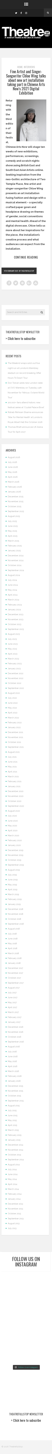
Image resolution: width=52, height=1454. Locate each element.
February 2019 (15, 899)
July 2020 (12, 816)
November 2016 (15, 1032)
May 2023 (12, 649)
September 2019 (16, 865)
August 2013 (14, 1223)
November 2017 (15, 973)
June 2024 (13, 585)
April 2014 (12, 1184)
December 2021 (15, 732)
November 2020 (15, 796)
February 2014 (14, 1194)
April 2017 (12, 1007)
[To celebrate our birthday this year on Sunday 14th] (13, 1325)
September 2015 (16, 1100)
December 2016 (15, 1027)
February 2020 (15, 840)
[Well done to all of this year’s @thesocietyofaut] (38, 1325)
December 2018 (15, 909)
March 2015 (13, 1130)
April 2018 (12, 948)
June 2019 (13, 879)
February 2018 (14, 958)
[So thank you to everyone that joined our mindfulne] (13, 1356)
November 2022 (15, 678)
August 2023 (14, 634)
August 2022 (14, 693)
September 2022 (16, 688)
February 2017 (14, 1017)
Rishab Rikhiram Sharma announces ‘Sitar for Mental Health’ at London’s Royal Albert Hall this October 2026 (25, 417)
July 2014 (12, 1169)
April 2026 (13, 477)
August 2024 (14, 575)
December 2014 (15, 1145)
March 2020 (13, 835)
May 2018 (12, 943)
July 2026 (12, 462)
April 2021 (12, 771)
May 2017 (12, 1002)
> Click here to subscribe (20, 338)
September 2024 (16, 570)
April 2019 (12, 889)
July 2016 (12, 1051)
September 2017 (16, 983)
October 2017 (14, 978)
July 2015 (12, 1110)
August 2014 (14, 1164)
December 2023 (15, 614)
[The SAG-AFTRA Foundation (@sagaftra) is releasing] (38, 1294)
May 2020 (12, 825)
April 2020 (12, 830)
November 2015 (15, 1091)
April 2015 (12, 1125)
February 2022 (15, 722)
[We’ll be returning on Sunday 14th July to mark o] (38, 1340)
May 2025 (12, 531)
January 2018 (14, 963)
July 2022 (12, 698)
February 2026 (15, 487)
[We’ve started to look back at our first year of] (13, 1310)
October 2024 (14, 565)
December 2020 (15, 791)
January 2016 (14, 1081)
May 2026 (12, 472)
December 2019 (15, 850)
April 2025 (12, 536)
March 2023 (13, 658)
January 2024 (14, 609)
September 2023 (16, 629)
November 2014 (15, 1150)
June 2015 (12, 1115)
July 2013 (12, 1228)
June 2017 (12, 997)
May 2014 (12, 1179)
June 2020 (13, 821)
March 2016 (13, 1071)
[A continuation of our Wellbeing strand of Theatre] (38, 1279)
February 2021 (14, 781)
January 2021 (14, 786)
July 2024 (12, 580)
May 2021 (12, 766)
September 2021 (16, 747)
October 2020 (14, 801)
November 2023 (15, 619)
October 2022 (14, 683)
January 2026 (14, 491)
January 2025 (14, 550)
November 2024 (15, 560)
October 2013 (14, 1213)
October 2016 (14, 1037)
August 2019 (14, 870)
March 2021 (13, 776)
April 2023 (12, 654)
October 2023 (14, 624)
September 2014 (16, 1159)
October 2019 (14, 860)
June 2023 (13, 644)
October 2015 (14, 1095)
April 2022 (12, 712)
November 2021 (15, 737)
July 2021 (12, 757)
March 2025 (13, 541)
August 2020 (14, 811)
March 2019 (13, 894)
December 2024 (15, 555)
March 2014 (13, 1189)
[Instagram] (26, 12)
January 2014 (14, 1199)
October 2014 (14, 1154)
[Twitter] (16, 12)
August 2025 (14, 516)
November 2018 (15, 914)
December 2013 (15, 1204)
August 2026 (14, 457)
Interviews (29, 67)
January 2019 (14, 904)
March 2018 (13, 953)
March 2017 (13, 1012)
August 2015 (14, 1105)
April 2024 (12, 595)
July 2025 (12, 521)
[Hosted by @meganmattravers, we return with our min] (38, 1356)
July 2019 (12, 875)
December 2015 (15, 1086)
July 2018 (12, 934)
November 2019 (15, 855)
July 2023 (12, 639)
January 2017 (14, 1022)
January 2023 (14, 668)
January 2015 (14, 1140)
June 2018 (12, 938)
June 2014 (12, 1174)
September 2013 (16, 1218)
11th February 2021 (11, 271)
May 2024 (12, 590)
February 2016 (15, 1076)
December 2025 (15, 496)
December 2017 (15, 968)
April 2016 (12, 1066)
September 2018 (16, 924)
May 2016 (12, 1061)
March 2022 (13, 717)
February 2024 (15, 604)
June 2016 (13, 1056)
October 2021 (14, 742)
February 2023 (15, 663)
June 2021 (12, 762)
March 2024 (13, 599)
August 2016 (14, 1046)
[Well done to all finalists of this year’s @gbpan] (13, 1340)
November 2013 (15, 1208)
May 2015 (12, 1120)
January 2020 (14, 845)
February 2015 (14, 1135)
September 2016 (16, 1041)
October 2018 (14, 919)
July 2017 (12, 992)
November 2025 (15, 501)
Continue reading (26, 257)
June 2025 (13, 526)
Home (20, 67)
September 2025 (16, 511)
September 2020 (16, 806)
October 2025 (14, 506)
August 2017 (14, 987)
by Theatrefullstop (26, 271)
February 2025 (15, 545)
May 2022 (12, 708)
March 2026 (13, 482)
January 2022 (14, 727)
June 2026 (13, 467)
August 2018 (14, 928)
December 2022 (15, 673)
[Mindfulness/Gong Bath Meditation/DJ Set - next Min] (13, 1279)
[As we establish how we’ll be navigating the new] (13, 1294)
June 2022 (13, 703)
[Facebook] (21, 12)
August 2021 (14, 752)
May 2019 (12, 884)
